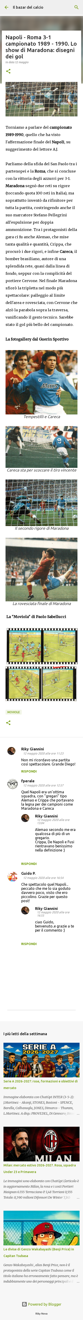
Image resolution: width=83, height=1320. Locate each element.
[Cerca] (76, 7)
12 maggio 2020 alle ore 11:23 (43, 753)
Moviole (13, 712)
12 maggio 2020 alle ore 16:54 (43, 877)
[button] (8, 71)
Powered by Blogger (44, 1304)
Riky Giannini (32, 749)
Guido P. (28, 873)
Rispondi (29, 771)
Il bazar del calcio (28, 7)
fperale (28, 781)
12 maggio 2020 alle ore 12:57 (43, 785)
